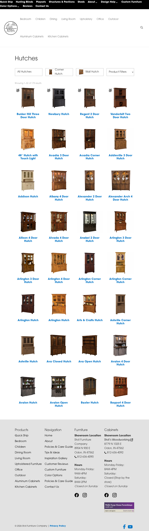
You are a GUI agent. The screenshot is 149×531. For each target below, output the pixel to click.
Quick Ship (6, 2)
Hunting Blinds (24, 2)
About (91, 2)
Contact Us (42, 6)
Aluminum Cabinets (32, 36)
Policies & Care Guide (59, 447)
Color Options (8, 6)
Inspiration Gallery (56, 458)
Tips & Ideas (52, 452)
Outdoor (113, 19)
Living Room (68, 19)
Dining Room (23, 452)
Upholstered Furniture (28, 464)
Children (40, 19)
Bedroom (25, 19)
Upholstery (86, 19)
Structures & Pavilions (62, 2)
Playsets (41, 2)
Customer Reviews (56, 464)
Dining (53, 19)
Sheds (81, 2)
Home (48, 435)
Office (100, 19)
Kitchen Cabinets (58, 36)
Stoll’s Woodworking (117, 440)
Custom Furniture (131, 2)
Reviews (27, 6)
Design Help (108, 2)
